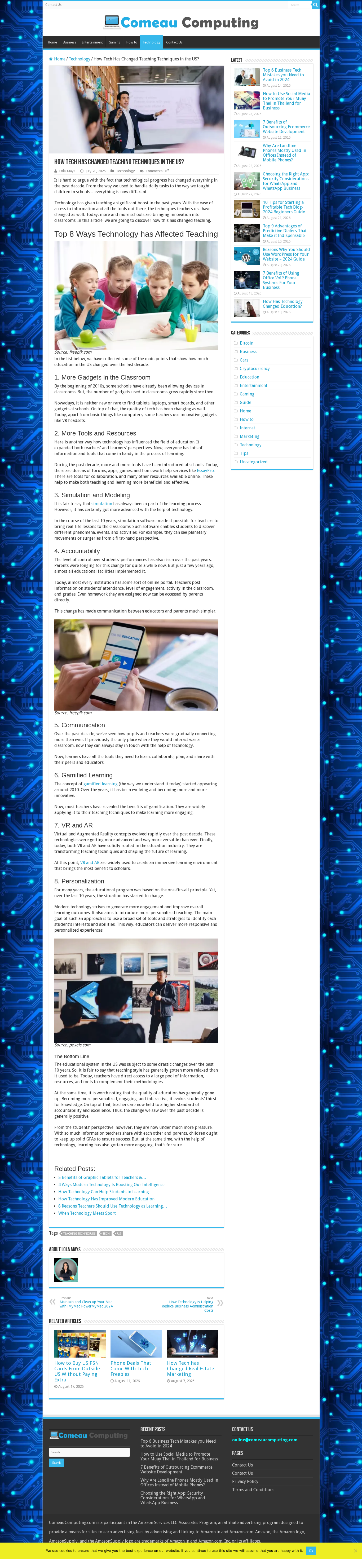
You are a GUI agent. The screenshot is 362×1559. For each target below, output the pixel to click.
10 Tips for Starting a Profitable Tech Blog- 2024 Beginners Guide (284, 207)
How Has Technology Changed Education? (283, 304)
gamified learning (100, 783)
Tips (244, 453)
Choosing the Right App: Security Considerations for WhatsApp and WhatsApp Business (286, 181)
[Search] (316, 5)
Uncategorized (254, 461)
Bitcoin (246, 343)
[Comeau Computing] (181, 21)
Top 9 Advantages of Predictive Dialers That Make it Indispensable (285, 230)
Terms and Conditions (253, 1489)
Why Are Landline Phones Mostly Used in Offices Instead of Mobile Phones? (284, 152)
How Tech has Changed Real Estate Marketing (190, 1368)
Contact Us (53, 5)
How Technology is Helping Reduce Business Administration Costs (187, 1304)
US (119, 1233)
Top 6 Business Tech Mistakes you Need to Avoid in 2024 (283, 75)
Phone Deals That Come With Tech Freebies (131, 1368)
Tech (106, 1233)
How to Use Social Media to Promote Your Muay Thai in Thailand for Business (286, 101)
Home (52, 42)
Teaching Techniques (79, 1233)
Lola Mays (67, 171)
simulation (101, 503)
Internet (247, 427)
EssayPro (205, 470)
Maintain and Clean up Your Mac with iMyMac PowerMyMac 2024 (86, 1302)
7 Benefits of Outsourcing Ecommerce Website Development (286, 127)
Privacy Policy (245, 1481)
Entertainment (92, 42)
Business (69, 42)
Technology (151, 42)
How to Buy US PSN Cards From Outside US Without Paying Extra (77, 1371)
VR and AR (89, 862)
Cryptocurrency (255, 368)
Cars (244, 360)
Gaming (115, 42)
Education (249, 377)
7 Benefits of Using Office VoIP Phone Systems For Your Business (281, 280)
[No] (355, 1550)
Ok (311, 1551)
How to (131, 42)
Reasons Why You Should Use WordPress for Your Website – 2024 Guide (286, 254)
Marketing (249, 436)
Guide (245, 402)
